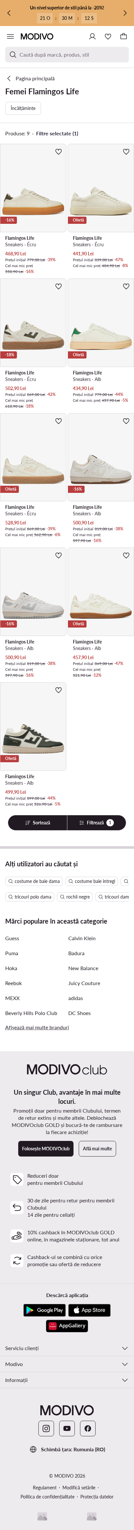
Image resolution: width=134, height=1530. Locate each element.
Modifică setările (78, 1487)
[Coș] (123, 36)
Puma (11, 953)
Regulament (45, 1487)
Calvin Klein (82, 938)
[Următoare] (125, 13)
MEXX (12, 998)
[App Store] (89, 1310)
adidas (75, 998)
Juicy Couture (84, 983)
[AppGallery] (67, 1326)
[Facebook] (88, 1428)
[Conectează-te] (92, 36)
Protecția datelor (97, 1496)
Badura (76, 953)
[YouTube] (67, 1428)
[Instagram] (46, 1428)
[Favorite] (108, 36)
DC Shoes (79, 1013)
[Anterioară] (9, 13)
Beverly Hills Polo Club (31, 1013)
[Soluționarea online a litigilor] (91, 1516)
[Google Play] (44, 1310)
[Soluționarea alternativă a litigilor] (42, 1516)
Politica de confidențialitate (47, 1496)
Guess (12, 938)
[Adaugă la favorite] (58, 151)
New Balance (83, 968)
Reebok (13, 983)
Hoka (11, 968)
